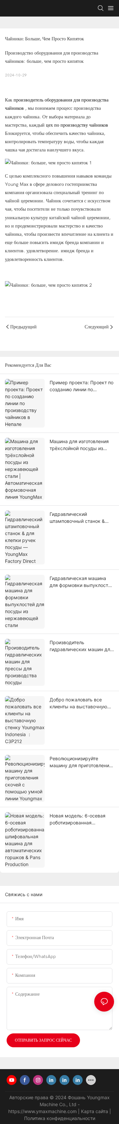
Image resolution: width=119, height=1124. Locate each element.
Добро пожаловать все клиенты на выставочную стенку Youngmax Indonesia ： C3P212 (80, 703)
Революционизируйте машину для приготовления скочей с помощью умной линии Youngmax (81, 762)
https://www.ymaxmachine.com (43, 1111)
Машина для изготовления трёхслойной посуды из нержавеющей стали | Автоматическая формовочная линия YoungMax (79, 445)
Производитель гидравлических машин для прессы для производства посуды (81, 646)
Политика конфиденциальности (59, 1118)
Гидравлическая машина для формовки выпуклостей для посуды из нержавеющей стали (81, 582)
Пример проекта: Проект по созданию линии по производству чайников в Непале (81, 386)
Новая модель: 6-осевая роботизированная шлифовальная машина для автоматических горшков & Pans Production (81, 819)
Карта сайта (95, 1111)
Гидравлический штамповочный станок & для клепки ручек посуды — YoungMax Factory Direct (82, 517)
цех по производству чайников (77, 125)
